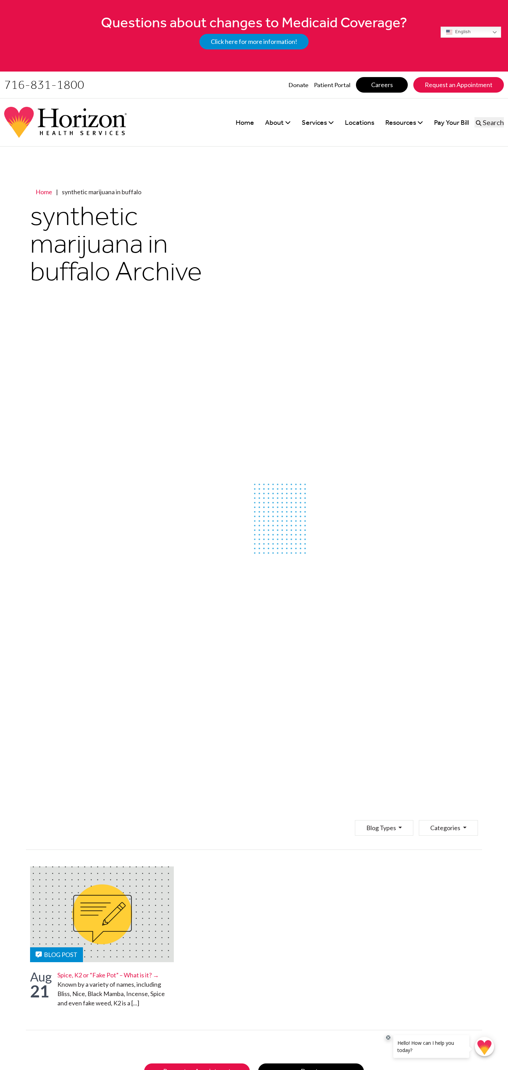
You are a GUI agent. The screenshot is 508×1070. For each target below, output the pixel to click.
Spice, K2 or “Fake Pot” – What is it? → (108, 975)
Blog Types (381, 828)
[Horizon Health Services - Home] (65, 122)
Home (44, 192)
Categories (445, 828)
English (462, 32)
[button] (278, 122)
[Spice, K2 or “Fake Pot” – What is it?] (102, 914)
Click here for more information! (254, 41)
